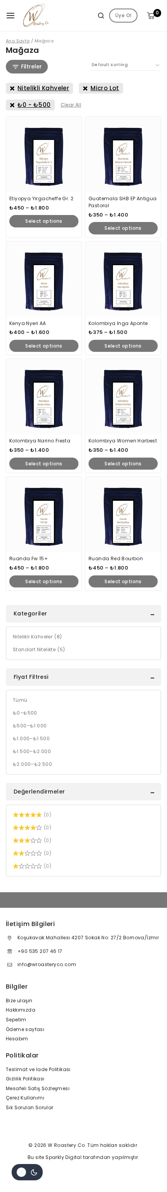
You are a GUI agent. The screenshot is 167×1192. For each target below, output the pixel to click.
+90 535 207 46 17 (40, 951)
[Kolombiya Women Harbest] (123, 396)
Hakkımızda (20, 1010)
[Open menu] (10, 15)
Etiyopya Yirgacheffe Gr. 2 (41, 198)
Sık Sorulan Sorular (30, 1107)
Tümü (20, 700)
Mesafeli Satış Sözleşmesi (38, 1088)
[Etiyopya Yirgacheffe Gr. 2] (44, 154)
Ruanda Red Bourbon (116, 558)
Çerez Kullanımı (25, 1097)
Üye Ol (123, 15)
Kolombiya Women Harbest (123, 440)
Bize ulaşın (19, 1000)
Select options (44, 221)
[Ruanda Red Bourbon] (123, 514)
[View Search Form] (98, 15)
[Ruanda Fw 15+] (44, 514)
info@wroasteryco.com (46, 964)
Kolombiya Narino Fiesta (39, 440)
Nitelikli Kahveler (37, 636)
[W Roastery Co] (36, 15)
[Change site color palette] (27, 1172)
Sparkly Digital (63, 1157)
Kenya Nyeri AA (27, 323)
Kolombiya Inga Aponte (118, 323)
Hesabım (17, 1038)
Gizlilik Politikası (25, 1078)
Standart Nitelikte (39, 649)
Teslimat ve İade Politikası (38, 1069)
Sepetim (16, 1019)
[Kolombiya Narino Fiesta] (44, 396)
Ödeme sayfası (25, 1029)
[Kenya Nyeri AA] (44, 279)
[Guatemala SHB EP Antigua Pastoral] (123, 154)
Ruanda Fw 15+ (28, 558)
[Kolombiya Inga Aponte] (123, 279)
